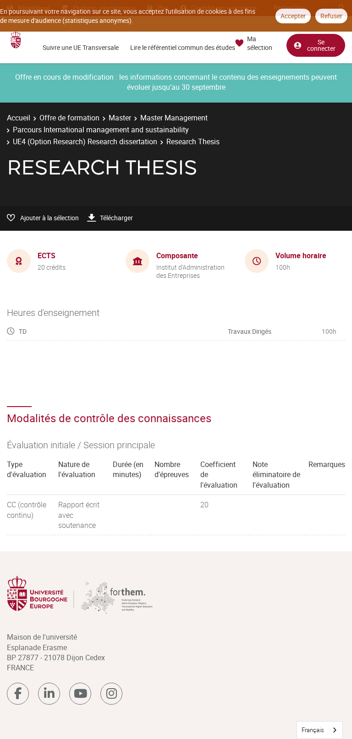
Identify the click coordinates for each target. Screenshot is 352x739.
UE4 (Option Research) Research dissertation (85, 141)
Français (313, 730)
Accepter (293, 15)
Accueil (18, 118)
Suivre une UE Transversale (81, 47)
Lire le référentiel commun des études (182, 47)
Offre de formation (69, 118)
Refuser (331, 15)
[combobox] (320, 730)
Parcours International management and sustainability (101, 130)
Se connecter (321, 45)
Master (120, 118)
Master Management (174, 118)
